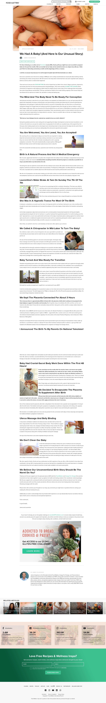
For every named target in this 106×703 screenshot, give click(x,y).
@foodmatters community (39, 628)
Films (78, 4)
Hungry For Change (70, 476)
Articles (43, 686)
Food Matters (59, 476)
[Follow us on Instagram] (49, 690)
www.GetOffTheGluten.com (56, 515)
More (95, 4)
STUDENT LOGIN (81, 1)
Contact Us (59, 686)
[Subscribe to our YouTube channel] (53, 690)
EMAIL (57, 664)
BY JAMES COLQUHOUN (37, 572)
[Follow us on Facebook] (45, 690)
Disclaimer (44, 694)
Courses (49, 4)
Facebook (43, 65)
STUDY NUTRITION (94, 1)
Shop (86, 4)
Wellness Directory (77, 686)
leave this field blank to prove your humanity (6, 650)
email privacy (63, 667)
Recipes (59, 4)
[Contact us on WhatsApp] (60, 690)
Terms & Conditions (52, 694)
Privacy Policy (61, 694)
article (24, 48)
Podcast (68, 4)
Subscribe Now (53, 672)
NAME (25, 664)
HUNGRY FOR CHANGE (71, 86)
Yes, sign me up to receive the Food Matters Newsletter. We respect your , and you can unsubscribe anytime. (50, 668)
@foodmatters (8, 628)
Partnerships (66, 686)
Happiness (30, 48)
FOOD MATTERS (39, 84)
